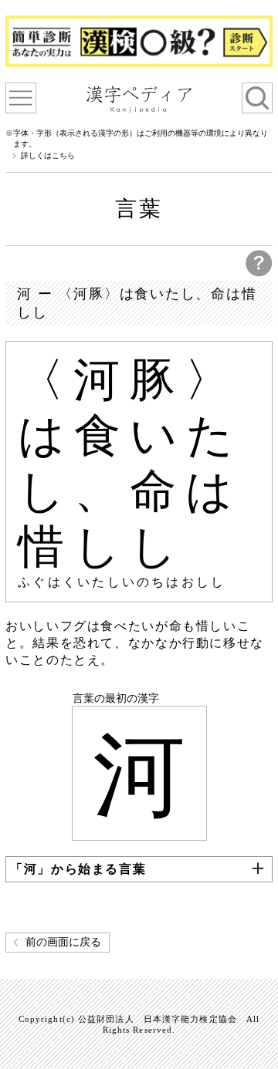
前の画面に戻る (63, 942)
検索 (257, 98)
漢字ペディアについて (20, 98)
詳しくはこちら (48, 156)
